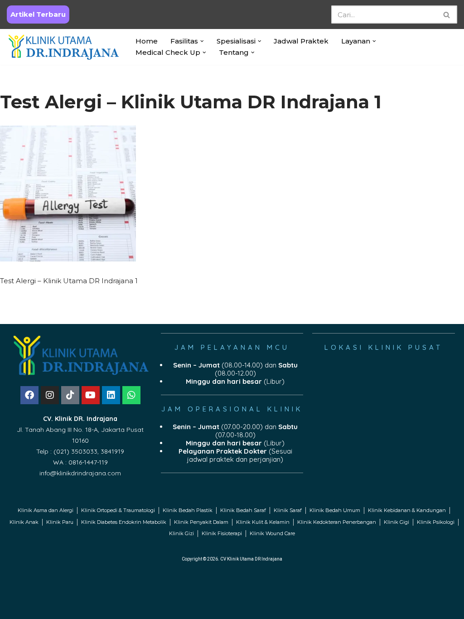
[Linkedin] (111, 395)
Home (146, 41)
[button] (202, 41)
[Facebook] (29, 395)
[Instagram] (50, 395)
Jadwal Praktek (301, 41)
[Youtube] (91, 395)
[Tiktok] (70, 395)
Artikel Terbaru (38, 14)
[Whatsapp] (131, 395)
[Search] (447, 14)
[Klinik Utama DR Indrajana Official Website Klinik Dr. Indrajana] (63, 47)
